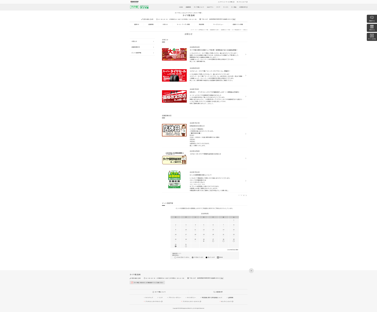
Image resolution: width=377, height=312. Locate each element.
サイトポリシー (191, 297)
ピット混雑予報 (136, 53)
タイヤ (218, 7)
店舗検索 (188, 7)
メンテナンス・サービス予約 (225, 2)
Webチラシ (210, 7)
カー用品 (233, 7)
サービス (225, 7)
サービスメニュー (218, 24)
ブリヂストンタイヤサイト (153, 301)
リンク (161, 297)
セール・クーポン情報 (183, 24)
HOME (181, 7)
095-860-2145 (148, 19)
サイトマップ (149, 297)
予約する (372, 30)
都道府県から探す (214, 29)
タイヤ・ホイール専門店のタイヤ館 (199, 29)
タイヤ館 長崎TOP (236, 29)
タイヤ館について (199, 7)
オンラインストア (241, 2)
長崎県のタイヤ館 (225, 29)
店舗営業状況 (136, 47)
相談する (372, 21)
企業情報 (230, 297)
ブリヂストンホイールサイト (191, 301)
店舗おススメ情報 (238, 24)
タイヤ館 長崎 (189, 15)
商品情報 (201, 24)
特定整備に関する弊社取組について (212, 297)
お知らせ (165, 24)
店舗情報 (150, 24)
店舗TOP (136, 24)
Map (234, 19)
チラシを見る (372, 39)
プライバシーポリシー (174, 297)
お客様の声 (242, 7)
